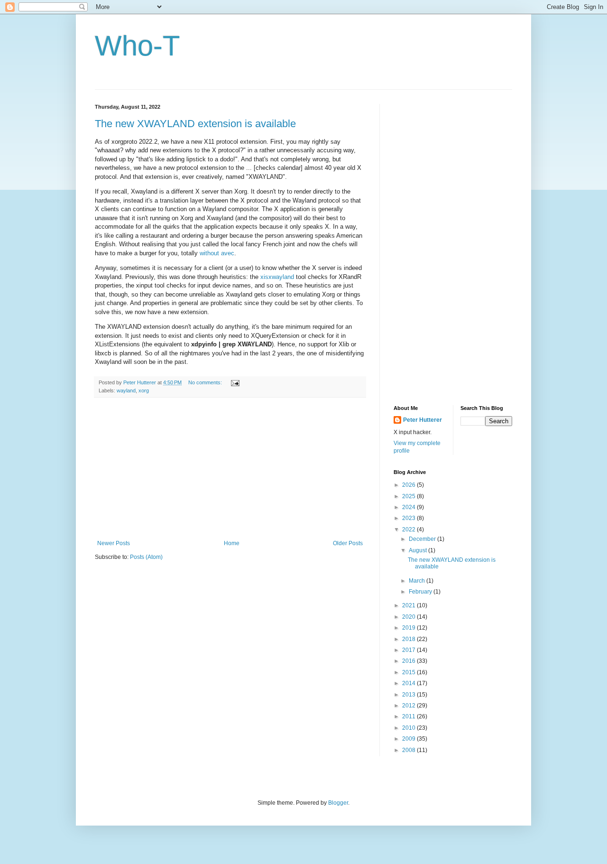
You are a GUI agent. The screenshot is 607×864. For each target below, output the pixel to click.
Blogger (338, 802)
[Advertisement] (230, 468)
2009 (409, 738)
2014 (409, 683)
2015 (409, 672)
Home (231, 543)
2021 (409, 605)
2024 (409, 507)
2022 (409, 529)
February (421, 591)
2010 (409, 728)
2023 (409, 518)
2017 (409, 650)
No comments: (205, 382)
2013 (409, 694)
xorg (143, 390)
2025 (409, 496)
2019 (409, 627)
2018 (409, 639)
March (417, 580)
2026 (409, 485)
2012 (409, 705)
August (418, 550)
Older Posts (348, 543)
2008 (409, 750)
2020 (409, 616)
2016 (409, 661)
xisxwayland (277, 276)
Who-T (137, 46)
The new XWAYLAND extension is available (195, 124)
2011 (409, 716)
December (423, 539)
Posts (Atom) (146, 557)
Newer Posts (113, 543)
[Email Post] (235, 382)
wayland (126, 390)
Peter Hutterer (422, 420)
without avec (217, 253)
